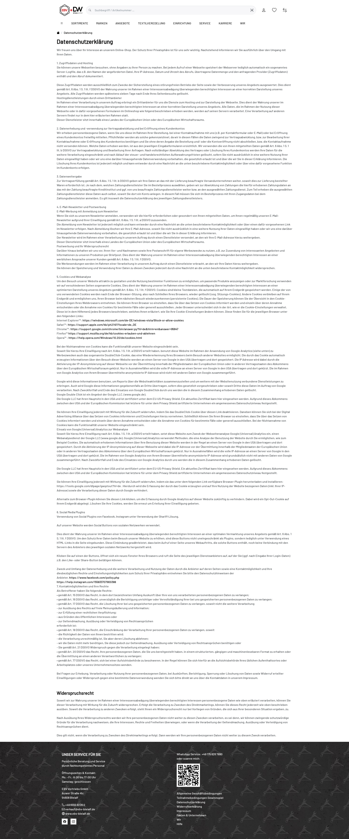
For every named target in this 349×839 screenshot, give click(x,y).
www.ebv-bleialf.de (77, 813)
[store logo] (71, 10)
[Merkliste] (274, 10)
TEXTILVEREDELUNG (151, 23)
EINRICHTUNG (182, 23)
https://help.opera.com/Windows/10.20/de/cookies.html (105, 337)
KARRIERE (225, 23)
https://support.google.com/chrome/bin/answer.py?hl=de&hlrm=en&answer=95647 (124, 329)
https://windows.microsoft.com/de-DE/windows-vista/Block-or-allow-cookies (133, 320)
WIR (242, 23)
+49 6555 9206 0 (75, 804)
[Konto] (263, 10)
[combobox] (171, 10)
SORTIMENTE (79, 23)
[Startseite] (58, 32)
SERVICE (205, 23)
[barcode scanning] (252, 10)
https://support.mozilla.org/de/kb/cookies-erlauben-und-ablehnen (111, 333)
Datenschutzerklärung (78, 32)
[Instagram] (73, 821)
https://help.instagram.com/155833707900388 (86, 582)
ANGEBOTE (122, 23)
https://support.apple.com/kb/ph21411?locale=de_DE (102, 324)
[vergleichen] (284, 10)
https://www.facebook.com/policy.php (94, 577)
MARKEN (101, 23)
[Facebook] (65, 821)
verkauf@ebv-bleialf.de (80, 809)
